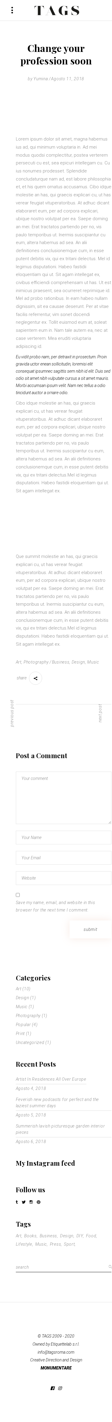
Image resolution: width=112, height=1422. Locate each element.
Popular (23, 1024)
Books (30, 1235)
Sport (69, 1244)
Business (61, 662)
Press (55, 1244)
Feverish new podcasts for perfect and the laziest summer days (57, 1102)
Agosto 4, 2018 (31, 1088)
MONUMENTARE (56, 1368)
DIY (79, 1235)
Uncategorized (30, 1042)
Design (78, 662)
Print (20, 1033)
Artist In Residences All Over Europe (51, 1079)
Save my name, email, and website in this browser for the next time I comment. (55, 906)
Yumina (40, 78)
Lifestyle (24, 1244)
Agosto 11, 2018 (67, 78)
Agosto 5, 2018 (31, 1115)
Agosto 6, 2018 (31, 1141)
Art (19, 662)
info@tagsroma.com (56, 1352)
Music (93, 662)
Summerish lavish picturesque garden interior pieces (60, 1129)
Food (91, 1235)
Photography (36, 662)
